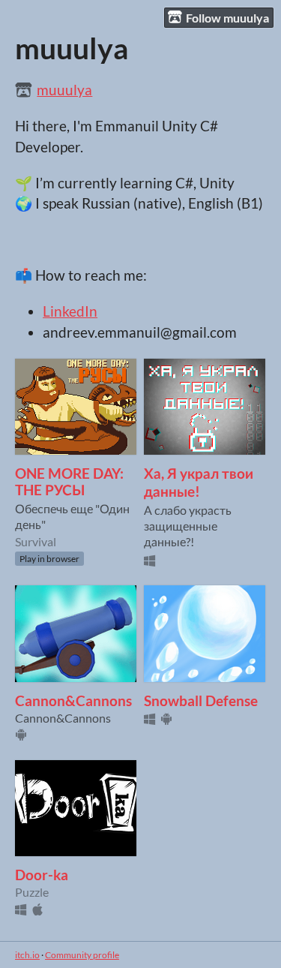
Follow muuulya (227, 18)
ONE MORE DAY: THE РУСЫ (69, 481)
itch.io (27, 954)
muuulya (64, 90)
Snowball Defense (201, 701)
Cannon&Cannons (73, 701)
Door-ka (41, 875)
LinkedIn (70, 311)
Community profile (82, 954)
